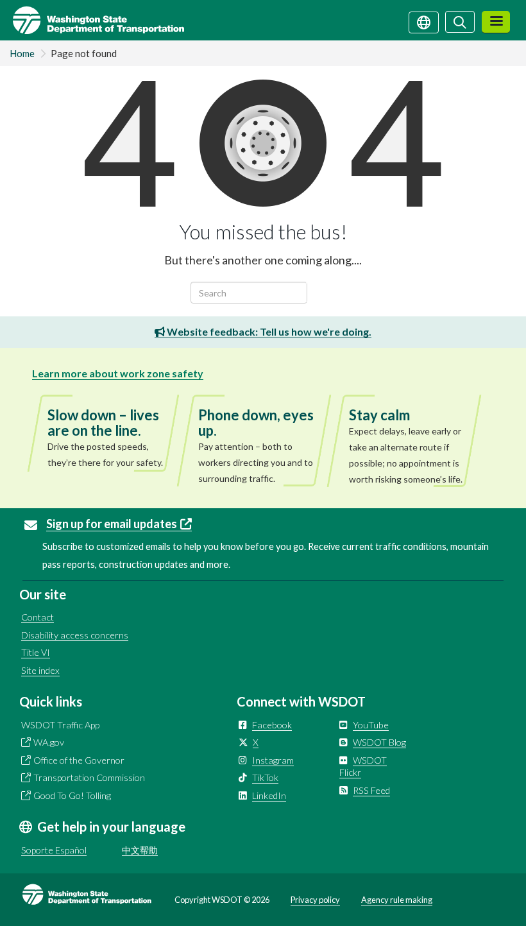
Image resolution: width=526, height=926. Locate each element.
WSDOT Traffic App (60, 724)
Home (22, 53)
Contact (37, 617)
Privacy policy (315, 900)
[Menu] (496, 22)
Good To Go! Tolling (72, 795)
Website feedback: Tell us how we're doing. (268, 331)
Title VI (35, 652)
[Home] (92, 20)
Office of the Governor (78, 760)
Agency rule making (396, 900)
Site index (40, 670)
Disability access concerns (74, 635)
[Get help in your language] (424, 21)
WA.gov (48, 742)
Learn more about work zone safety (117, 373)
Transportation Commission (89, 777)
